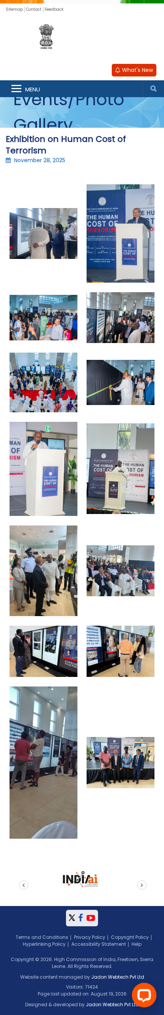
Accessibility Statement (98, 944)
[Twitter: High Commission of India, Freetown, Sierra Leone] (72, 918)
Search (153, 88)
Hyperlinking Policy (44, 944)
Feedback (54, 9)
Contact (34, 9)
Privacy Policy (89, 937)
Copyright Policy (130, 937)
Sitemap (14, 9)
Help (136, 944)
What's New (137, 70)
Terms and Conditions (42, 937)
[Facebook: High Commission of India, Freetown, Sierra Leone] (80, 918)
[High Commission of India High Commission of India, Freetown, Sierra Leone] (82, 37)
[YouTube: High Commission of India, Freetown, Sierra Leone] (91, 918)
